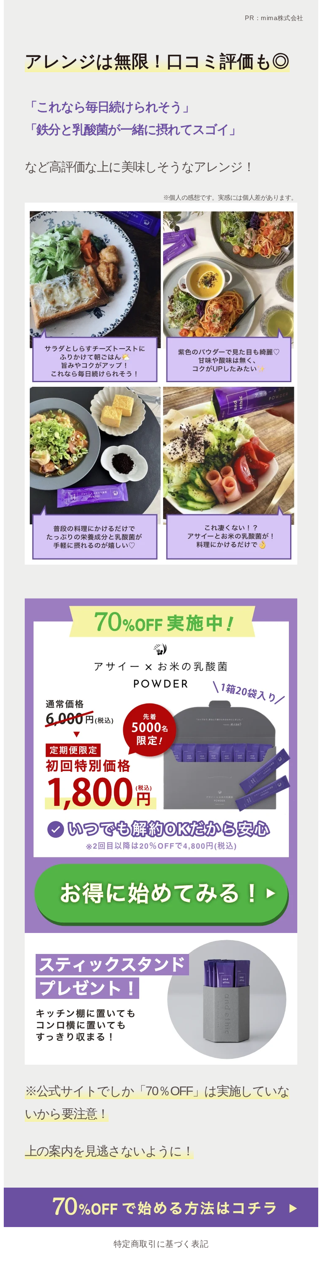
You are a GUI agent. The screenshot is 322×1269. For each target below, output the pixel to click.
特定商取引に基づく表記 (161, 1243)
